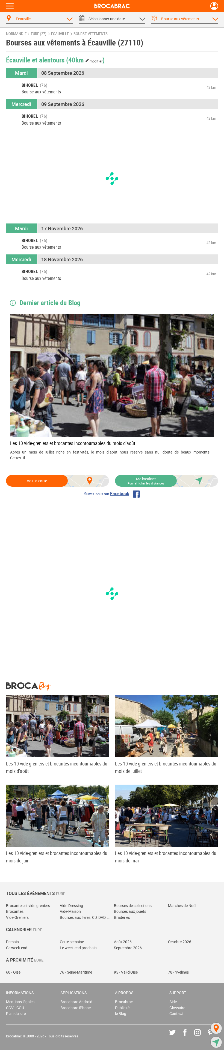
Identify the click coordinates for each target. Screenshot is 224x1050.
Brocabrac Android (76, 1001)
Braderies (122, 917)
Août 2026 (123, 941)
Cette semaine (72, 941)
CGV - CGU (15, 1007)
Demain (12, 941)
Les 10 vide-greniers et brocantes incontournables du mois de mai (165, 857)
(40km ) (85, 59)
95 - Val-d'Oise (126, 972)
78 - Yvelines (178, 972)
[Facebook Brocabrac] (189, 1036)
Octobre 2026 (179, 941)
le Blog (120, 1013)
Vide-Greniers (17, 917)
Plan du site (16, 1013)
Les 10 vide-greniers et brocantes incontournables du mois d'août (72, 443)
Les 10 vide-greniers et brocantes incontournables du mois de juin (56, 857)
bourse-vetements (90, 33)
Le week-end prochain (78, 947)
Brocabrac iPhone (75, 1007)
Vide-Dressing (71, 905)
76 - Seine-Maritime (76, 972)
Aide (173, 1001)
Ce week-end (16, 947)
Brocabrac (124, 1001)
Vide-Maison (70, 911)
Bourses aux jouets (130, 911)
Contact (176, 1013)
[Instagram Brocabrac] (201, 1036)
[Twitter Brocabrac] (176, 1036)
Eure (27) (38, 33)
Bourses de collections (133, 905)
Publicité (122, 1007)
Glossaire (177, 1007)
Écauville (60, 33)
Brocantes (14, 911)
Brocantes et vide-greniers (28, 905)
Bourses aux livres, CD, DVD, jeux (85, 917)
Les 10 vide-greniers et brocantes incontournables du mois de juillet (165, 767)
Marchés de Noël (182, 905)
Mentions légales (20, 1001)
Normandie (16, 33)
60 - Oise (13, 972)
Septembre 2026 (128, 947)
